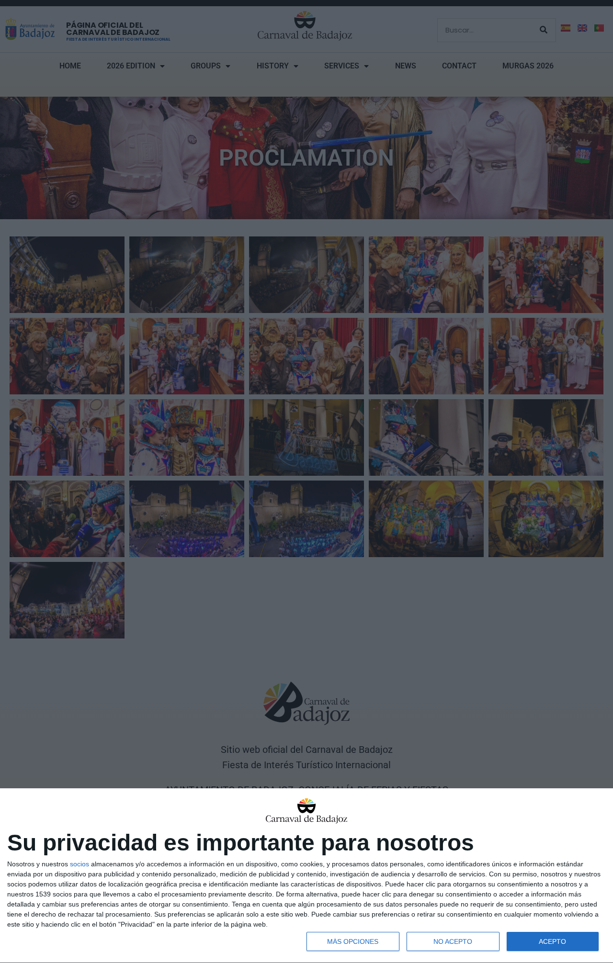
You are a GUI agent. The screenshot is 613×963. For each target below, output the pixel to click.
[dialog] (306, 876)
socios (79, 864)
